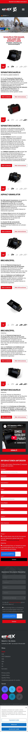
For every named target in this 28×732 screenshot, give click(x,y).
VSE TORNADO (6, 656)
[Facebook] (5, 689)
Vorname (3, 469)
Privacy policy (6, 673)
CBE (3, 659)
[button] (23, 9)
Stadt (2, 489)
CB (2, 664)
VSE (3, 654)
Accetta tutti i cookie (14, 729)
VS (2, 666)
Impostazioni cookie (14, 720)
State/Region (4, 503)
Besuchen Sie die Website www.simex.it (18, 1)
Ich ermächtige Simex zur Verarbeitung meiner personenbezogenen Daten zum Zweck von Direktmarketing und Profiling (13, 547)
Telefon (3, 516)
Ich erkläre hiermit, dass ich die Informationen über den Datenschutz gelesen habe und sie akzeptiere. (13, 538)
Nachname (4, 476)
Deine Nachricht (5, 523)
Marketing (3, 543)
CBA (3, 661)
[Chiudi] (26, 707)
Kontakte (4, 669)
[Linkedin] (12, 696)
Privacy (3, 534)
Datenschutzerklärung (14, 602)
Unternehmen (4, 482)
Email (2, 509)
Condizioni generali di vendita (11, 680)
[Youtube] (19, 689)
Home (3, 651)
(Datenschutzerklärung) (13, 540)
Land (2, 496)
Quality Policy (6, 678)
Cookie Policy (6, 675)
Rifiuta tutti (14, 724)
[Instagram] (5, 696)
